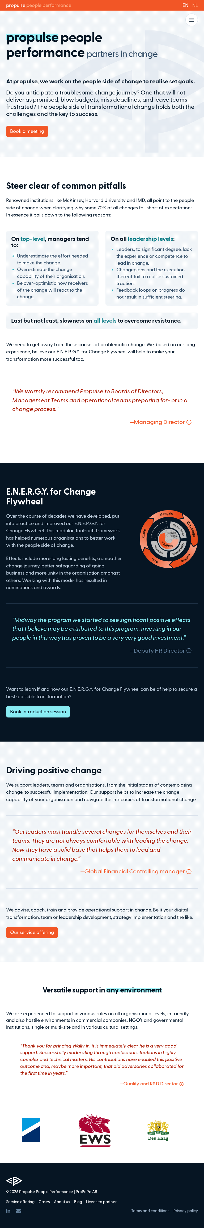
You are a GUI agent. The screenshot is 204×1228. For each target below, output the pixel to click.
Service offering (20, 1202)
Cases (44, 1202)
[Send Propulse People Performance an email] (18, 1211)
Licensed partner (101, 1202)
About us (62, 1202)
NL (195, 5)
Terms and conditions (150, 1211)
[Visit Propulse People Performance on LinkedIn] (8, 1211)
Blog (78, 1202)
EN (185, 5)
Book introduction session (38, 711)
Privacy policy (185, 1211)
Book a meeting (27, 131)
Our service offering (32, 932)
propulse (38, 5)
